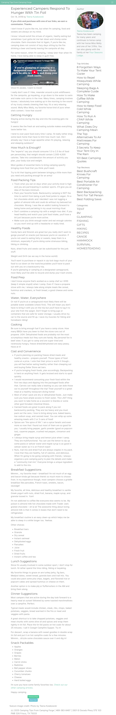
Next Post (33, 700)
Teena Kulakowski (35, 17)
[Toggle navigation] (112, 2)
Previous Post (33, 697)
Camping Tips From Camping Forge (16, 2)
